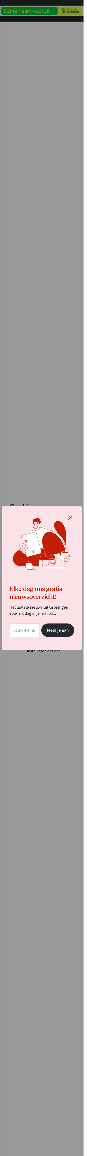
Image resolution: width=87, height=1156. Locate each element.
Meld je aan (58, 630)
